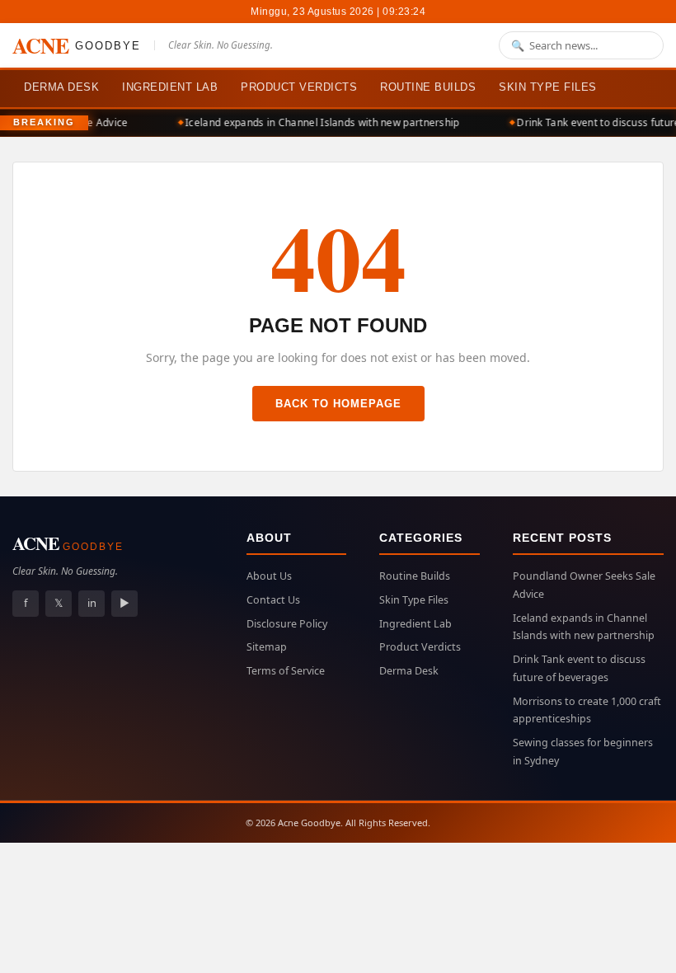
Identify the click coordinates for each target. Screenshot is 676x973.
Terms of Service (285, 671)
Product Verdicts (299, 87)
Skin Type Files (548, 87)
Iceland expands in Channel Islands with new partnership (319, 122)
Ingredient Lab (170, 87)
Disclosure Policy (286, 624)
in (91, 602)
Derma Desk (61, 87)
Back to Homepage (338, 403)
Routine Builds (428, 87)
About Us (269, 576)
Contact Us (273, 600)
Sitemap (266, 647)
